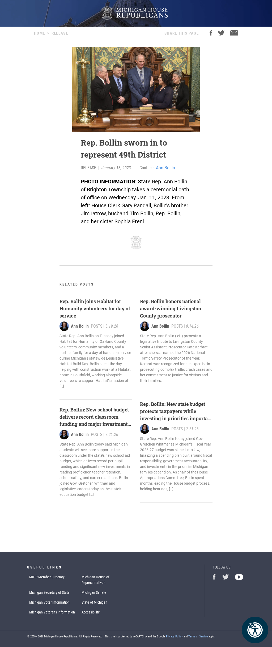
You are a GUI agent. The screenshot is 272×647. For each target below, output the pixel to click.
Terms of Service (198, 636)
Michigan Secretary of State (49, 592)
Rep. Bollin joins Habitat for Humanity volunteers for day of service (95, 308)
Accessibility (91, 612)
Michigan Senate (94, 592)
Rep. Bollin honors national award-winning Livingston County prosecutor (170, 308)
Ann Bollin (165, 167)
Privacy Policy (174, 636)
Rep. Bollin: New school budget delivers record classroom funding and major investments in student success (95, 417)
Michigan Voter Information (49, 602)
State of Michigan (94, 602)
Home (39, 33)
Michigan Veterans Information (52, 612)
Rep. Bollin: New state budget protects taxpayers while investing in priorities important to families (176, 411)
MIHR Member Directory (47, 577)
